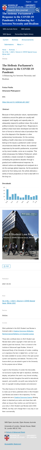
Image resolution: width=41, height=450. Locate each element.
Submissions (9, 44)
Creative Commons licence (23, 397)
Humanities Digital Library (24, 34)
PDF (7, 266)
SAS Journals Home (10, 29)
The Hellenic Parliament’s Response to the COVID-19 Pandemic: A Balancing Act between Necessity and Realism (20, 18)
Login (36, 2)
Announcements (27, 40)
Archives (15, 40)
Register (28, 2)
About (19, 44)
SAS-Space (7, 34)
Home (4, 50)
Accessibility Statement (13, 444)
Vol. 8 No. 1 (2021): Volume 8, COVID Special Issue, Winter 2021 (19, 53)
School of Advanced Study (15, 432)
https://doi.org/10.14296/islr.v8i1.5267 (15, 102)
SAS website (25, 29)
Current (5, 40)
